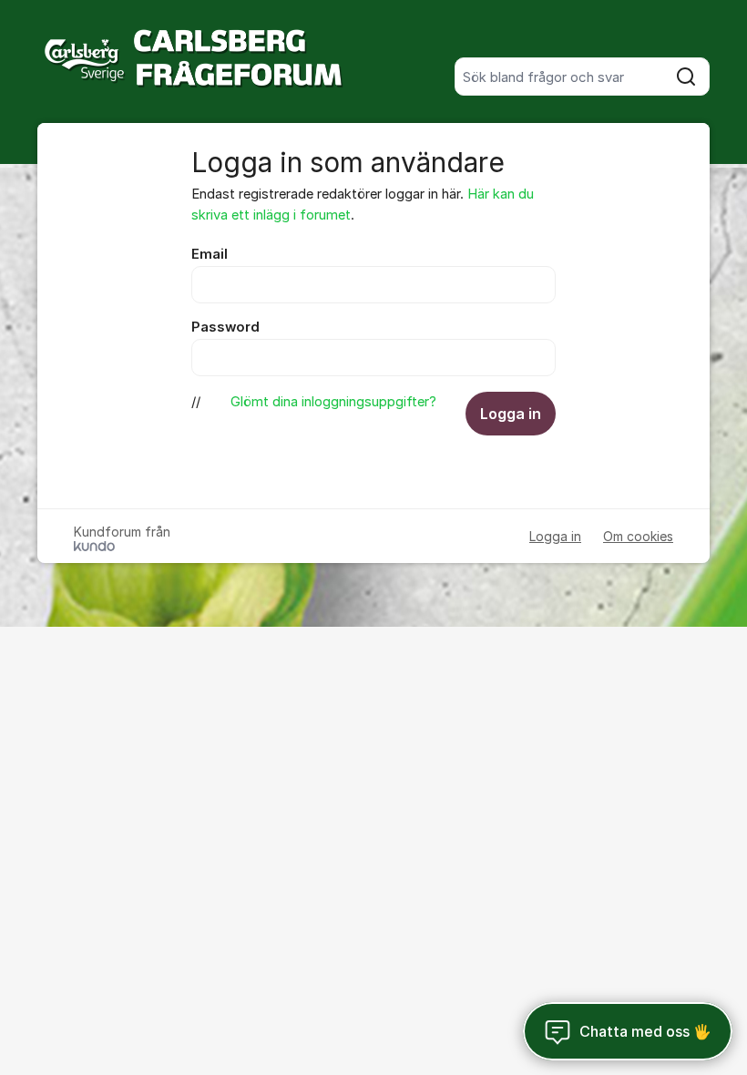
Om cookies (638, 536)
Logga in (510, 413)
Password (225, 327)
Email (209, 254)
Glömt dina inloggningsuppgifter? (333, 402)
